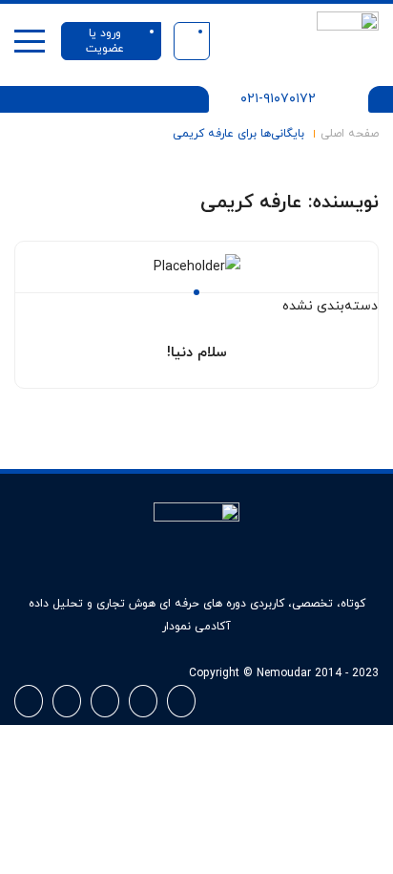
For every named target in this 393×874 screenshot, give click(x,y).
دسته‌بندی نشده (330, 306)
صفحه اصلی (350, 133)
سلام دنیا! (197, 353)
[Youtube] (66, 701)
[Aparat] (181, 701)
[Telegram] (28, 701)
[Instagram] (143, 701)
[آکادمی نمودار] (348, 41)
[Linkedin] (105, 701)
